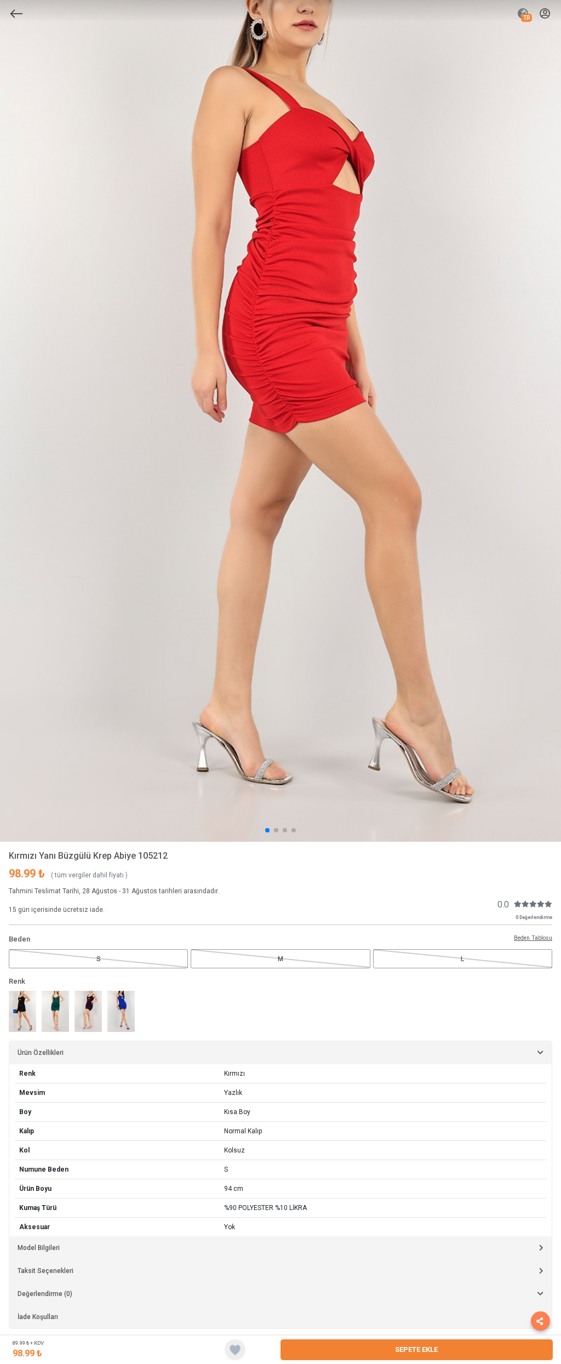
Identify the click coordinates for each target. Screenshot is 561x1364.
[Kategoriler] (16, 14)
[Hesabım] (544, 14)
